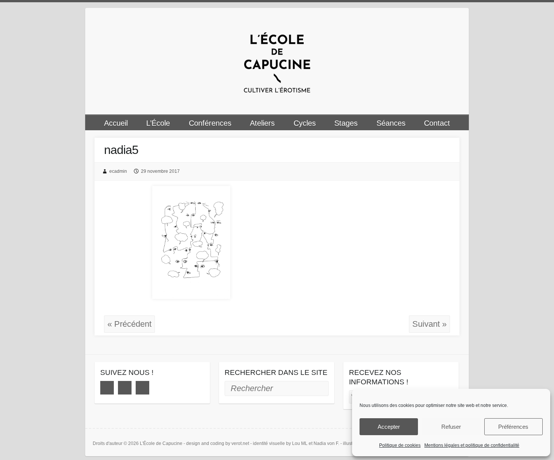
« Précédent (129, 324)
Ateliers (262, 123)
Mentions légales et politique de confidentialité (471, 445)
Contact (437, 123)
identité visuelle (269, 443)
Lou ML (300, 443)
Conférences (210, 123)
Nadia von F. (326, 443)
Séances (391, 123)
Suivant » (429, 324)
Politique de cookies (400, 445)
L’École (158, 123)
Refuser (451, 426)
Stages (346, 123)
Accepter (389, 426)
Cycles (305, 123)
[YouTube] (142, 388)
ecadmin (118, 171)
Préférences (513, 426)
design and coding (205, 443)
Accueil (116, 123)
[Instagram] (125, 388)
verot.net (240, 443)
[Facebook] (107, 388)
